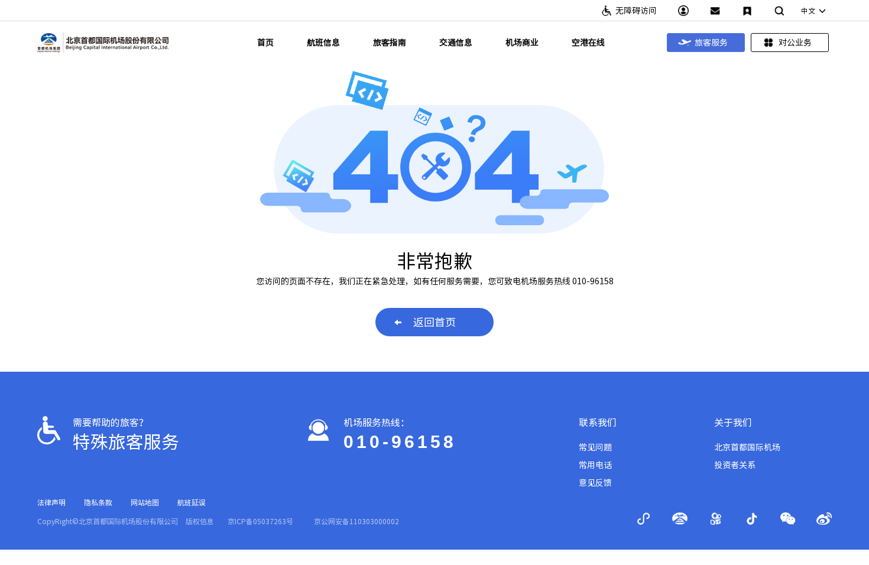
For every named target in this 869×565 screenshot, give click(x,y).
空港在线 (588, 42)
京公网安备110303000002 (356, 521)
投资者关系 (734, 465)
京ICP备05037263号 (260, 521)
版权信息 (200, 521)
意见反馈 (595, 483)
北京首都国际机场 (747, 447)
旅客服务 (711, 42)
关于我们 (733, 422)
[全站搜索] (779, 10)
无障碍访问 (636, 11)
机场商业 (522, 42)
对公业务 (795, 42)
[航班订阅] (747, 10)
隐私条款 (98, 502)
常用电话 (595, 465)
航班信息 (323, 42)
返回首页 (434, 322)
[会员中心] (683, 10)
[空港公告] (715, 10)
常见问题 (595, 447)
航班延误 (191, 502)
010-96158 (399, 442)
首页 (265, 42)
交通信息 (455, 42)
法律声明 (51, 502)
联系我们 (598, 422)
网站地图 (145, 502)
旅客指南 (389, 42)
